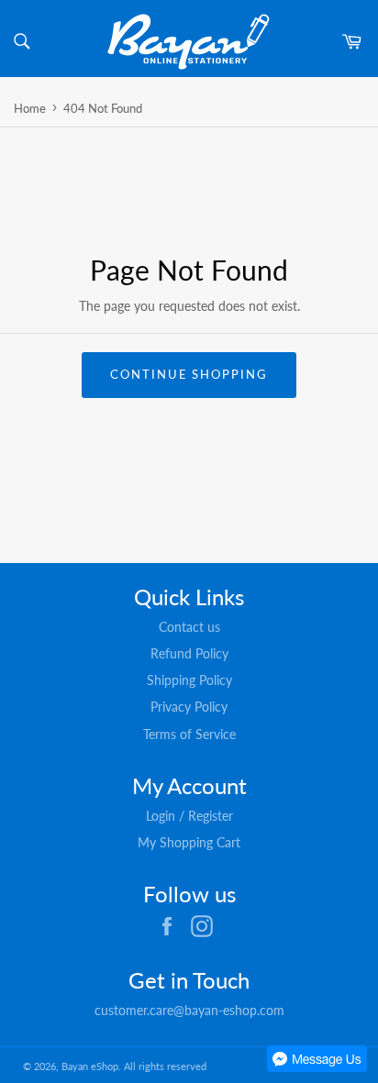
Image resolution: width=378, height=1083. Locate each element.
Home (30, 108)
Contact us (189, 627)
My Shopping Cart (189, 842)
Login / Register (189, 815)
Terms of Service (189, 734)
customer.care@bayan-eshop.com (189, 1010)
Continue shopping (189, 374)
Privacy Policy (189, 706)
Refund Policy (189, 653)
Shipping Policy (189, 680)
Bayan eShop (89, 1066)
